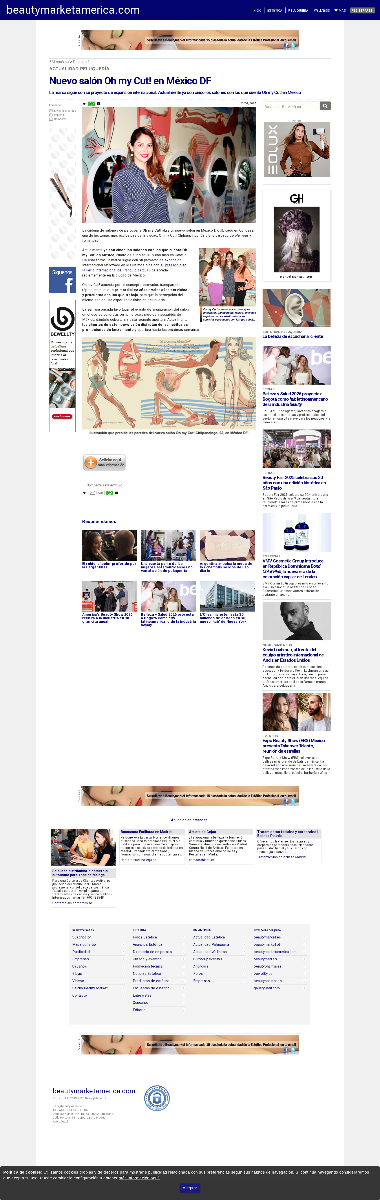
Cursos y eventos (147, 959)
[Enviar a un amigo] (96, 494)
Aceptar (190, 1188)
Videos (78, 981)
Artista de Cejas (202, 832)
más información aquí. (139, 1178)
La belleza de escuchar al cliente (293, 336)
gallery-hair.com (267, 988)
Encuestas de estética (151, 988)
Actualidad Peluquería (211, 944)
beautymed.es (265, 959)
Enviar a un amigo (65, 110)
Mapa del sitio (84, 944)
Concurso (140, 1003)
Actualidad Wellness (210, 952)
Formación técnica (148, 966)
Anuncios (200, 966)
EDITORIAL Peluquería (282, 332)
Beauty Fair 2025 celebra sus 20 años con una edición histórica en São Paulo (294, 483)
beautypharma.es (268, 966)
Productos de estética (151, 981)
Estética (275, 10)
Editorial (139, 1010)
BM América (59, 62)
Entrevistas (142, 995)
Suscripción (82, 937)
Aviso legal (60, 1121)
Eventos (270, 736)
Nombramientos (277, 645)
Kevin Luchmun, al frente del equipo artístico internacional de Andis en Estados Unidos (293, 655)
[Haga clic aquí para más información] (104, 469)
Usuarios (79, 966)
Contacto (79, 995)
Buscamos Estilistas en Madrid (146, 832)
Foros (198, 973)
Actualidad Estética (209, 937)
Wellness (322, 10)
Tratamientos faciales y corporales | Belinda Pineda (287, 834)
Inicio (257, 10)
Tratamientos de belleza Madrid (281, 857)
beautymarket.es (267, 937)
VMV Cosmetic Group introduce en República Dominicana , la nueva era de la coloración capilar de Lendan (293, 568)
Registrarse (362, 10)
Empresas (271, 556)
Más (342, 10)
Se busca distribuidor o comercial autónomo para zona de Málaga (80, 873)
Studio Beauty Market (90, 988)
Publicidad (81, 952)
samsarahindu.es (202, 860)
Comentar (60, 119)
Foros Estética (145, 937)
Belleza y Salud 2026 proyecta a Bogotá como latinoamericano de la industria (295, 399)
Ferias (268, 389)
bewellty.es (263, 973)
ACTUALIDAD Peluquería (79, 68)
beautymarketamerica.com (73, 10)
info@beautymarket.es (68, 1106)
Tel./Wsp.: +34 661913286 (70, 1110)
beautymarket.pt (267, 944)
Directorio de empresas (152, 952)
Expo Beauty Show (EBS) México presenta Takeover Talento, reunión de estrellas (294, 746)
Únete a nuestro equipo (139, 860)
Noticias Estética (147, 973)
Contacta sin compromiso (72, 903)
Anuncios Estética (147, 944)
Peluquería (298, 10)
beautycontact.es (268, 981)
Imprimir (59, 114)
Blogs (77, 973)
